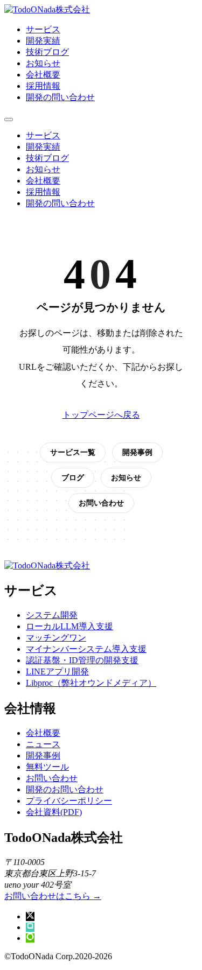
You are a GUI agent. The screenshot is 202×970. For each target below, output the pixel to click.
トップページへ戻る (101, 414)
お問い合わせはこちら (52, 896)
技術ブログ (47, 52)
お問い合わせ (101, 502)
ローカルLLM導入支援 (69, 626)
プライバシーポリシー (69, 800)
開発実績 (43, 40)
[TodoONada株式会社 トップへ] (47, 9)
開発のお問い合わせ (64, 789)
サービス (43, 29)
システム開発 (52, 615)
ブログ (72, 477)
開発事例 (137, 452)
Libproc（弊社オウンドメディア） (91, 682)
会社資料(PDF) (54, 812)
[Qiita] (30, 938)
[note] (30, 927)
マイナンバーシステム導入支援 (86, 648)
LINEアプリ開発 (57, 671)
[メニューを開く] (8, 119)
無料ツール (47, 766)
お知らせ (43, 63)
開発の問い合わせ (60, 97)
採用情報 (43, 85)
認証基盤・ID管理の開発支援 (82, 660)
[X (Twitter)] (30, 916)
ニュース (43, 744)
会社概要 (43, 74)
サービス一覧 (72, 452)
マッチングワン (56, 637)
